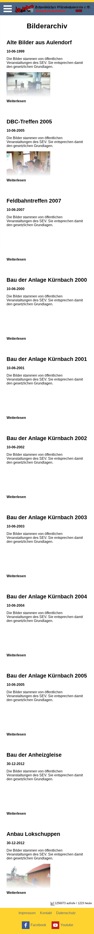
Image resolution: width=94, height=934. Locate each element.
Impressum (27, 913)
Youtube (66, 925)
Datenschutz (66, 913)
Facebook (38, 925)
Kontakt (46, 913)
